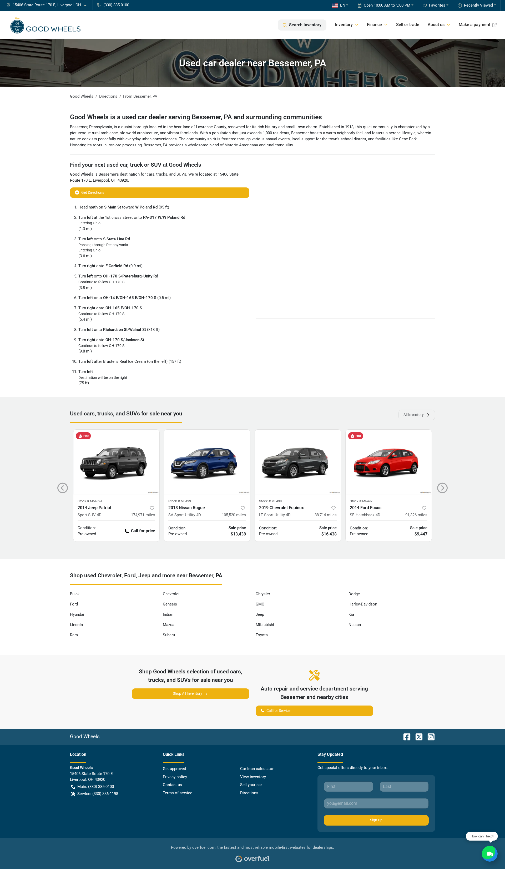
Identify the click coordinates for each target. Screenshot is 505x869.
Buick (75, 594)
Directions (249, 793)
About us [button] (436, 24)
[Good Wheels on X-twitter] (417, 736)
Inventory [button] (344, 24)
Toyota (262, 635)
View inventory (253, 776)
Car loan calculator (257, 768)
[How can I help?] (490, 854)
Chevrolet (171, 594)
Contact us (172, 784)
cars (150, 174)
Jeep (260, 614)
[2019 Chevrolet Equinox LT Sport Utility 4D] (298, 462)
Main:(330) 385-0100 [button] (95, 786)
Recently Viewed (478, 5)
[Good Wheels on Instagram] (429, 736)
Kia (351, 614)
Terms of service (177, 793)
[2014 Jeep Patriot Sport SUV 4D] (116, 462)
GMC (260, 604)
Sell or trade (407, 24)
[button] (48, 5)
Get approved (174, 768)
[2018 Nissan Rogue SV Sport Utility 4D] (207, 462)
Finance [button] (374, 24)
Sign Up (376, 820)
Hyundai (77, 614)
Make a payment (474, 24)
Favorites (437, 5)
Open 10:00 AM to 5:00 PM (387, 5)
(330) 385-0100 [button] (116, 5)
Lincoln (76, 624)
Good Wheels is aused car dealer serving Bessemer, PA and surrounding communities (196, 117)
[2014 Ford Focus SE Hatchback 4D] (389, 462)
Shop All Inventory (187, 693)
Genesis (170, 604)
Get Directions (92, 192)
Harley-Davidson (363, 604)
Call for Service (278, 710)
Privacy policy (175, 776)
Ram (74, 635)
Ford (74, 604)
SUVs (181, 174)
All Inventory (413, 415)
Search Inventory (305, 24)
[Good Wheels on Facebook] (405, 736)
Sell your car (251, 784)
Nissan (355, 624)
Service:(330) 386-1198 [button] (97, 793)
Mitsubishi (265, 624)
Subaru (169, 635)
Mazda (168, 624)
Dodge (354, 594)
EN (342, 5)
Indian (168, 614)
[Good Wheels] (45, 25)
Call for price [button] (143, 530)
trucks (161, 174)
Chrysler (263, 594)
